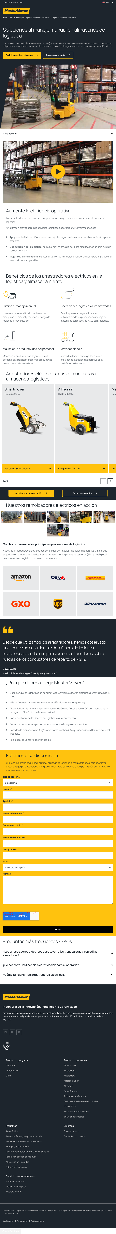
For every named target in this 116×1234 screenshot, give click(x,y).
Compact (10, 1065)
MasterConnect (14, 1191)
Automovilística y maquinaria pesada (24, 1136)
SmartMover (70, 1065)
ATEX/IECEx (70, 1106)
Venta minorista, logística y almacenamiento (27, 1151)
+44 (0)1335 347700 (13, 2)
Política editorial (37, 1221)
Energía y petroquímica (17, 1146)
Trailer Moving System (75, 1096)
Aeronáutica (12, 1131)
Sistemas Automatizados (76, 1111)
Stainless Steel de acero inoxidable (81, 1101)
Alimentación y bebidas (17, 1161)
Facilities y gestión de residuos (21, 1156)
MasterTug (69, 1070)
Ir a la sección (10, 133)
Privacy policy (22, 1221)
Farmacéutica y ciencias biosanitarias (24, 1141)
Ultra (8, 1075)
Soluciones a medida (74, 1116)
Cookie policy (8, 1221)
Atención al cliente (15, 1181)
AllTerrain (68, 1085)
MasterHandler (71, 1080)
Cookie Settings (10, 1231)
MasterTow (69, 1075)
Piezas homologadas (16, 1186)
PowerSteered (71, 1091)
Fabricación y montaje (16, 1167)
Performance (12, 1070)
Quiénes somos (71, 1131)
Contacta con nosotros (75, 1136)
